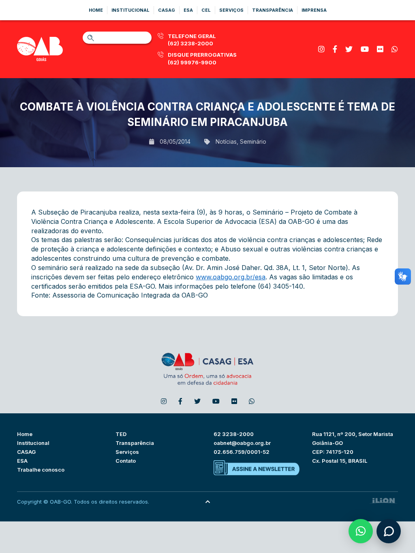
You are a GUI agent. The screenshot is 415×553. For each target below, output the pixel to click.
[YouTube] (365, 49)
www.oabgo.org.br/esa (230, 277)
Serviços (231, 10)
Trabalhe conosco (40, 469)
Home (96, 10)
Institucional (130, 10)
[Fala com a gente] (388, 531)
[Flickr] (380, 49)
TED (121, 434)
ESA (22, 460)
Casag (166, 10)
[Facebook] (335, 49)
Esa (188, 10)
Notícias (226, 141)
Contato (126, 460)
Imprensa (314, 10)
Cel (206, 10)
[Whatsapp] (394, 49)
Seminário (253, 141)
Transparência (272, 10)
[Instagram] (321, 49)
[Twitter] (349, 49)
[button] (361, 531)
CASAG (26, 452)
